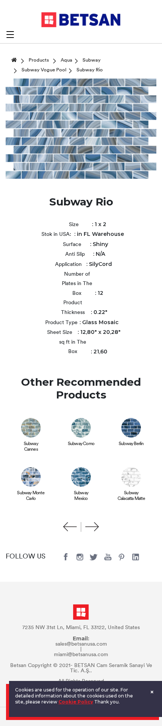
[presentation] (70, 527)
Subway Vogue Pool (43, 70)
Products (39, 60)
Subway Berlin (131, 444)
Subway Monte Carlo (30, 496)
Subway (92, 60)
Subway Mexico (81, 496)
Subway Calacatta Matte (131, 496)
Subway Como (81, 444)
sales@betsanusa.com (81, 644)
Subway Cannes (31, 447)
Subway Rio (89, 70)
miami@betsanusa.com (81, 655)
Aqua (66, 60)
